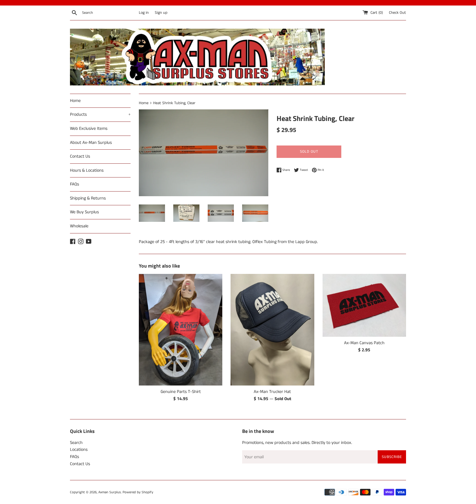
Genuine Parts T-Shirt (181, 392)
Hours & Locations (87, 170)
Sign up (161, 12)
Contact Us (80, 156)
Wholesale (79, 226)
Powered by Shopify (138, 492)
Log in (144, 12)
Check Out (397, 12)
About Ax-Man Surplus (91, 142)
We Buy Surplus (84, 212)
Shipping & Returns (88, 198)
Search (76, 443)
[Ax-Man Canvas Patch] (364, 305)
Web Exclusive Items (88, 128)
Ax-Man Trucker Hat (272, 392)
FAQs (74, 184)
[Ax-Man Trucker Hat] (272, 329)
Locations (79, 449)
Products (100, 114)
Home (75, 101)
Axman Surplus (109, 492)
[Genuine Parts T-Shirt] (180, 329)
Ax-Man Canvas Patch (364, 343)
